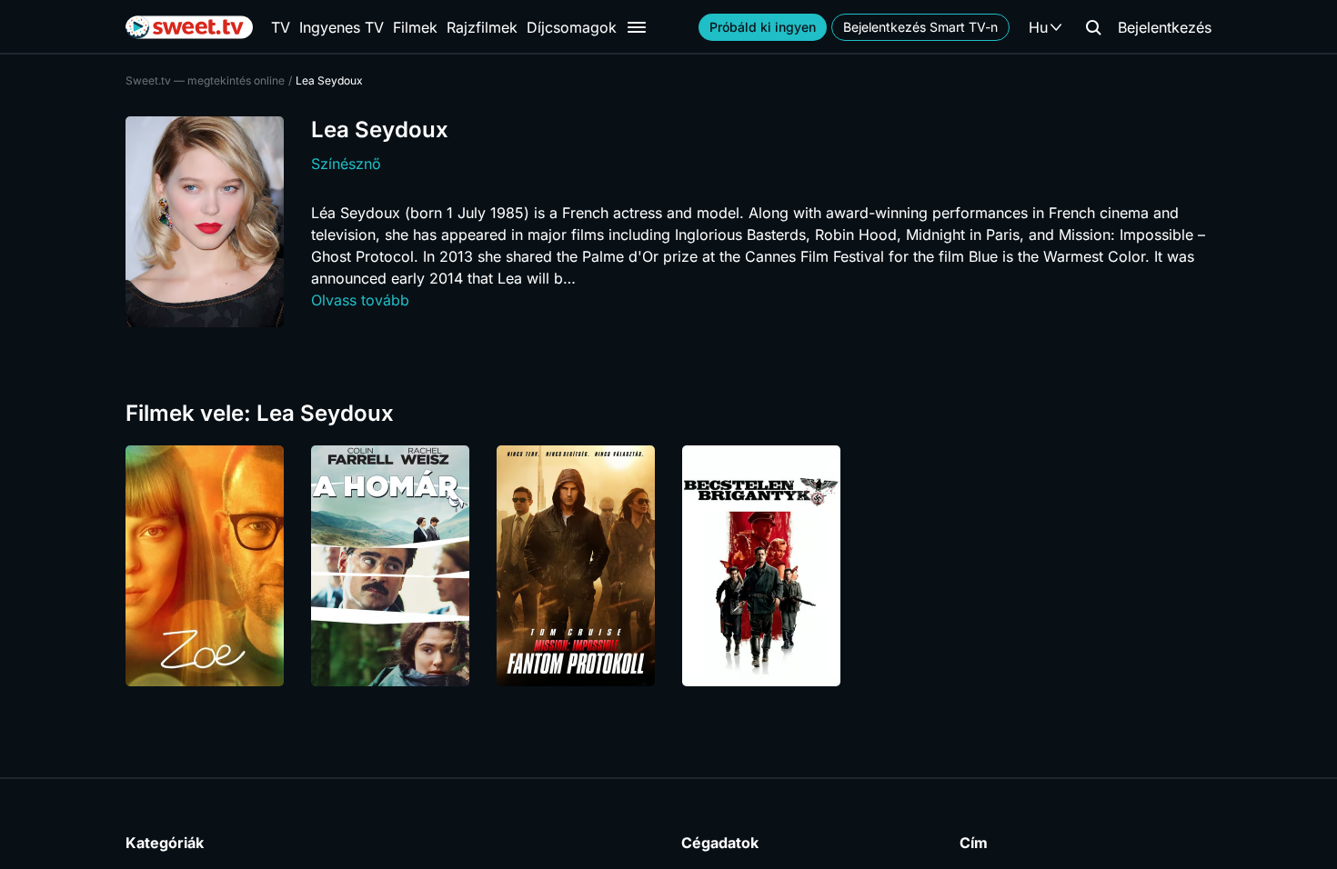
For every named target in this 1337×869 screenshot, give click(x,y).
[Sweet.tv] (189, 27)
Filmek (415, 27)
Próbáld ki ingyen (762, 27)
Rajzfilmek (482, 27)
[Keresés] (1093, 27)
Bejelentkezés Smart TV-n (920, 27)
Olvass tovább (360, 300)
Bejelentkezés (1164, 27)
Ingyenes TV (341, 27)
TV (280, 27)
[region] (668, 565)
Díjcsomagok (572, 27)
